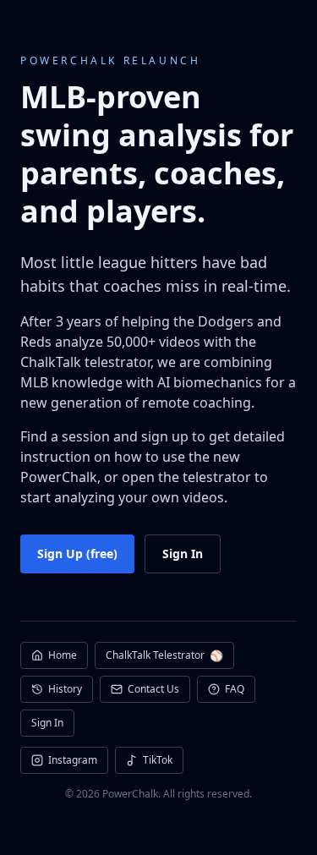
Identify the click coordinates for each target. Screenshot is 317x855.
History (65, 689)
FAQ (234, 689)
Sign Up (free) (77, 553)
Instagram (72, 760)
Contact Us (153, 689)
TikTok (157, 760)
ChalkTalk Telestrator (164, 655)
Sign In (182, 553)
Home (62, 655)
